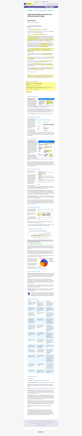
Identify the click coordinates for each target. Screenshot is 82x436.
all (37, 64)
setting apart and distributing (45, 43)
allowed (48, 36)
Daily (29, 14)
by (27, 18)
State (31, 63)
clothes (35, 45)
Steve (29, 25)
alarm (39, 67)
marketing (35, 32)
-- (36, 43)
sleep (40, 32)
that (35, 57)
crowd (47, 101)
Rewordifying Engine (33, 111)
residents (41, 53)
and (50, 31)
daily (38, 43)
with (34, 67)
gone (37, 69)
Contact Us (44, 423)
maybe (52, 31)
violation (33, 65)
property (42, 50)
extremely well (51, 102)
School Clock (49, 423)
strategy (41, 16)
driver (44, 31)
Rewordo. (46, 388)
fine (28, 65)
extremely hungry (50, 100)
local (35, 42)
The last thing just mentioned (31, 36)
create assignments (49, 361)
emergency (29, 64)
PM (34, 26)
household (28, 43)
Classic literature (26, 5)
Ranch (32, 53)
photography (29, 49)
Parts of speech (50, 10)
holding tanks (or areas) (49, 68)
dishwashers (31, 45)
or (45, 42)
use (50, 36)
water (33, 14)
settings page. (38, 76)
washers (37, 45)
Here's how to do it (46, 225)
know (32, 31)
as (36, 46)
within (34, 57)
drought (36, 16)
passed (48, 63)
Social (35, 31)
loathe (48, 146)
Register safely (53, 5)
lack (36, 67)
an (41, 45)
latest (28, 32)
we (42, 57)
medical (28, 54)
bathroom (52, 44)
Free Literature (46, 421)
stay (32, 57)
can (34, 50)
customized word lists (48, 187)
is (36, 69)
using (47, 57)
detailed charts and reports (42, 255)
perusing (45, 147)
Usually (50, 43)
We (28, 57)
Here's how (29, 179)
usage (32, 51)
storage (35, 69)
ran (48, 101)
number (40, 31)
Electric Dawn (51, 403)
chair (51, 67)
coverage (41, 29)
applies (31, 44)
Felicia (47, 67)
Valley (37, 25)
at (43, 29)
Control (44, 63)
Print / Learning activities (43, 10)
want (29, 57)
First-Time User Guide (40, 382)
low (27, 69)
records (47, 48)
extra (43, 45)
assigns (48, 42)
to (49, 36)
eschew (51, 146)
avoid (50, 143)
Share (37, 10)
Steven (29, 20)
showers (46, 44)
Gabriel (35, 25)
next (50, 14)
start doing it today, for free (32, 165)
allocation (38, 14)
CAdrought (45, 29)
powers (35, 64)
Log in (57, 5)
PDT (36, 26)
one (51, 43)
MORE (30, 27)
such (35, 46)
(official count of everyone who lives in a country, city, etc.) (37, 48)
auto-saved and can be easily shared (45, 77)
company (39, 42)
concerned (32, 67)
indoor (36, 44)
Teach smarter (48, 5)
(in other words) (43, 44)
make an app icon (50, 341)
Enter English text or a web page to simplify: (32, 81)
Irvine (30, 53)
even (51, 53)
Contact (43, 405)
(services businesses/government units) (47, 64)
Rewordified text (30, 10)
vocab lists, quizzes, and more (49, 76)
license (46, 31)
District (36, 53)
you (30, 34)
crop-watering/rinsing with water (43, 46)
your (33, 31)
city (46, 42)
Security (37, 31)
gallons (35, 43)
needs (31, 54)
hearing (44, 67)
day (53, 36)
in (31, 32)
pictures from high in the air (36, 49)
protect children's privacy (31, 290)
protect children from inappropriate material (47, 295)
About (32, 421)
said (45, 67)
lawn (37, 46)
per (51, 36)
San (33, 25)
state (32, 69)
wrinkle (30, 32)
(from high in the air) (51, 48)
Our (44, 68)
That (39, 57)
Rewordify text (28, 91)
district (44, 42)
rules (31, 64)
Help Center (41, 421)
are (46, 36)
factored (34, 54)
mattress (33, 32)
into (36, 54)
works (32, 42)
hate (47, 143)
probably (30, 31)
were (29, 67)
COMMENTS (40, 26)
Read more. (50, 316)
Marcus (50, 67)
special (42, 42)
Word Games (33, 423)
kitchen (49, 44)
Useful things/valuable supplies (38, 63)
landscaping (47, 53)
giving (33, 64)
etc (39, 45)
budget (28, 55)
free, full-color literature (41, 385)
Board (46, 63)
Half (29, 69)
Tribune (39, 25)
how (30, 42)
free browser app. (51, 349)
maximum (34, 44)
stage (50, 63)
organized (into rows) (49, 103)
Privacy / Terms (52, 421)
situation (43, 69)
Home (29, 421)
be (45, 14)
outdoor (32, 46)
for (30, 46)
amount (41, 36)
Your (34, 42)
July (28, 63)
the (48, 14)
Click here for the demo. (46, 380)
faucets (28, 45)
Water (34, 53)
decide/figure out (37, 50)
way (41, 57)
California (30, 16)
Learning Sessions (34, 252)
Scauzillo (33, 20)
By (27, 25)
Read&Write (46, 1)
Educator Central (36, 384)
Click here (34, 402)
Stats (34, 10)
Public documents (32, 5)
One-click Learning (38, 423)
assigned (28, 46)
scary (41, 69)
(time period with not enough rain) (35, 29)
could (43, 14)
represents (37, 36)
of (42, 36)
